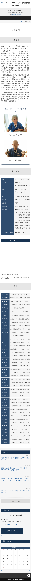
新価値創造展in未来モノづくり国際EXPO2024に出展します (14, 469)
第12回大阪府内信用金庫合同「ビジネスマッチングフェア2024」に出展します (15, 480)
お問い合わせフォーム (13, 531)
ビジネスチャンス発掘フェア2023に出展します (15, 491)
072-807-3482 (17, 14)
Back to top (15, 575)
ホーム (22, 21)
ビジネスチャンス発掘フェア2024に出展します (15, 459)
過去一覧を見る (16, 501)
